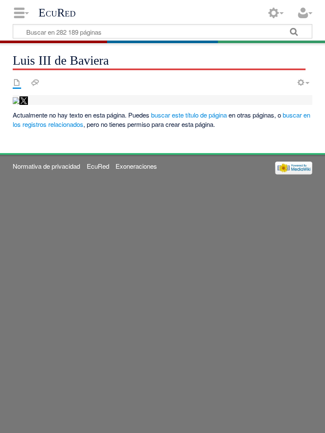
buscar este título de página (189, 114)
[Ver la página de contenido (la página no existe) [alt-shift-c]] (17, 82)
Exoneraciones (136, 166)
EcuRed (57, 12)
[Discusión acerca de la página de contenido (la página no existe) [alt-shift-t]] (35, 82)
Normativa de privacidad (46, 166)
